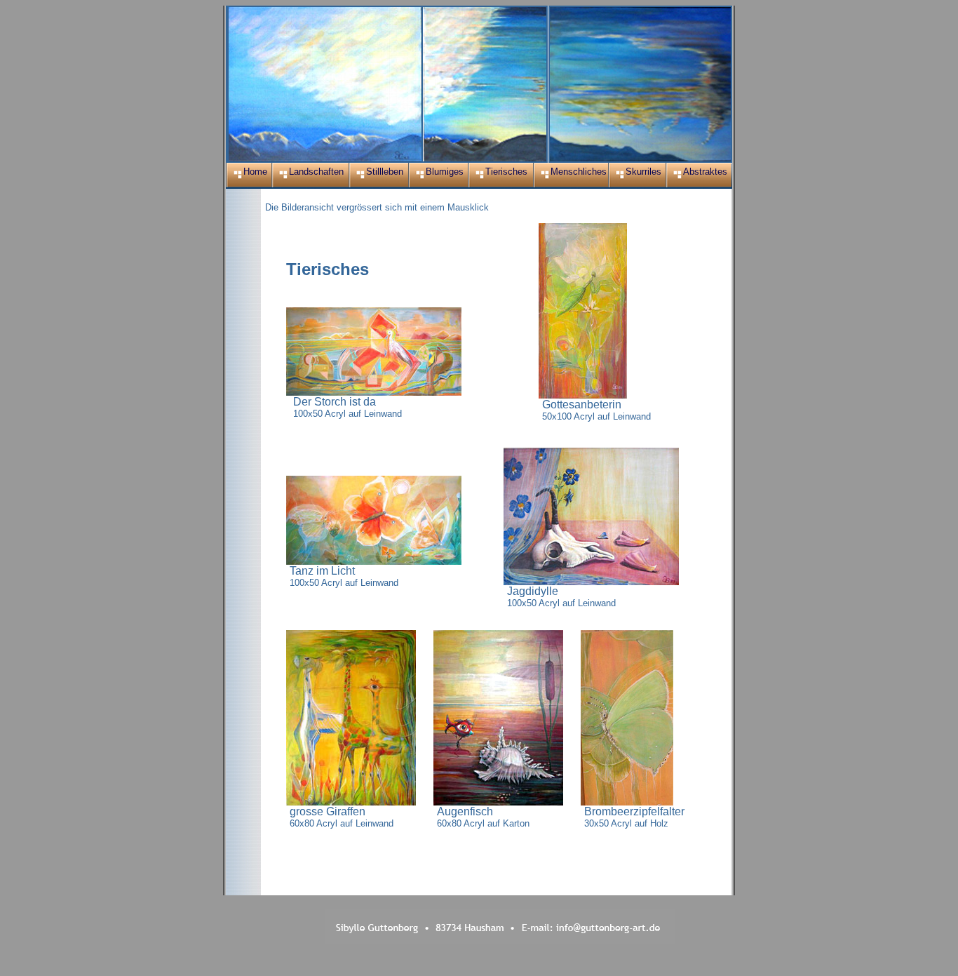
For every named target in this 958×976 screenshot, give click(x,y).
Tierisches (506, 171)
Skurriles (643, 171)
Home (255, 171)
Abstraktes (705, 171)
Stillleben (384, 171)
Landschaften (316, 171)
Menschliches (579, 171)
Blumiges (445, 171)
